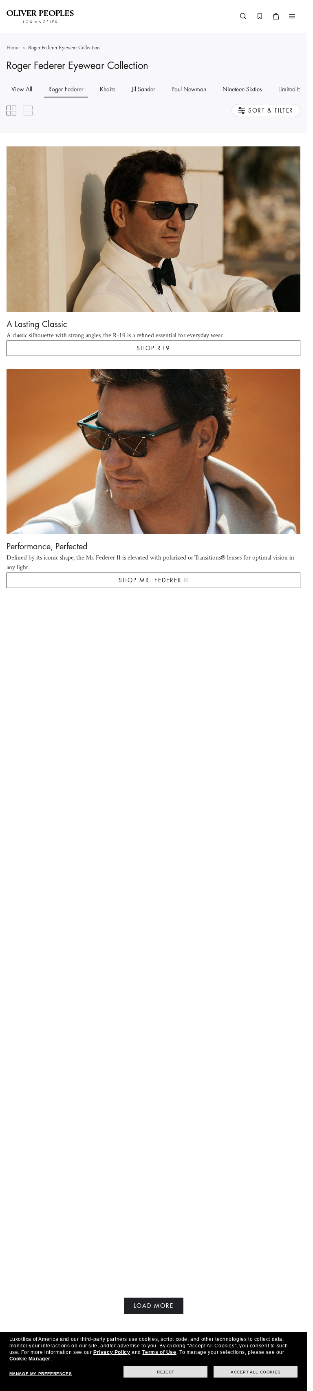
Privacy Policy (111, 1352)
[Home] (40, 16)
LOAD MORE (154, 1306)
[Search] (243, 16)
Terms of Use (159, 1352)
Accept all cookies (256, 1372)
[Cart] (276, 16)
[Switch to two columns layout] (11, 110)
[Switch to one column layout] (28, 110)
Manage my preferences (40, 1373)
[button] (292, 16)
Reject (165, 1372)
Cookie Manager (30, 1359)
